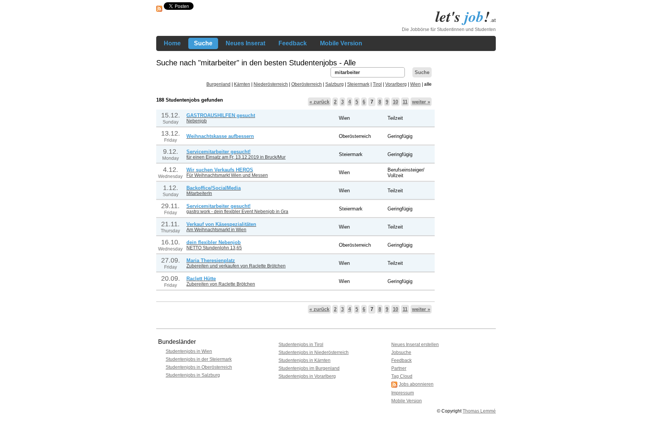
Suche (203, 43)
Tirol (377, 84)
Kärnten (242, 84)
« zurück (319, 102)
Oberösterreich (306, 84)
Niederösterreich (271, 84)
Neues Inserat (245, 43)
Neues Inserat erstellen (415, 344)
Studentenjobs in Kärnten (304, 360)
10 (395, 102)
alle (428, 84)
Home (172, 43)
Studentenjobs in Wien (189, 351)
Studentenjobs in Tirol (300, 344)
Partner (398, 368)
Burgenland (218, 84)
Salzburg (334, 84)
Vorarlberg (396, 84)
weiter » (421, 102)
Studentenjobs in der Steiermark (199, 359)
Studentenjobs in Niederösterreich (313, 352)
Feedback (292, 43)
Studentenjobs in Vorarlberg (307, 376)
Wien (415, 84)
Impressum (402, 393)
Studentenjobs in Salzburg (193, 375)
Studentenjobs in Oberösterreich (199, 367)
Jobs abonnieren (416, 384)
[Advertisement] (465, 180)
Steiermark (358, 84)
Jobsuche (401, 352)
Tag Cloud (401, 376)
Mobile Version (341, 43)
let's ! (465, 16)
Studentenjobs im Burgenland (309, 368)
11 (405, 102)
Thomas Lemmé (479, 411)
